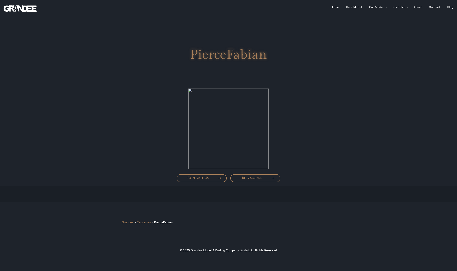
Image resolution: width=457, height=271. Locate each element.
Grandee (127, 222)
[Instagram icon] (235, 257)
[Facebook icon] (228, 257)
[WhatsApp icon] (222, 257)
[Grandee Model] (20, 7)
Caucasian (144, 222)
